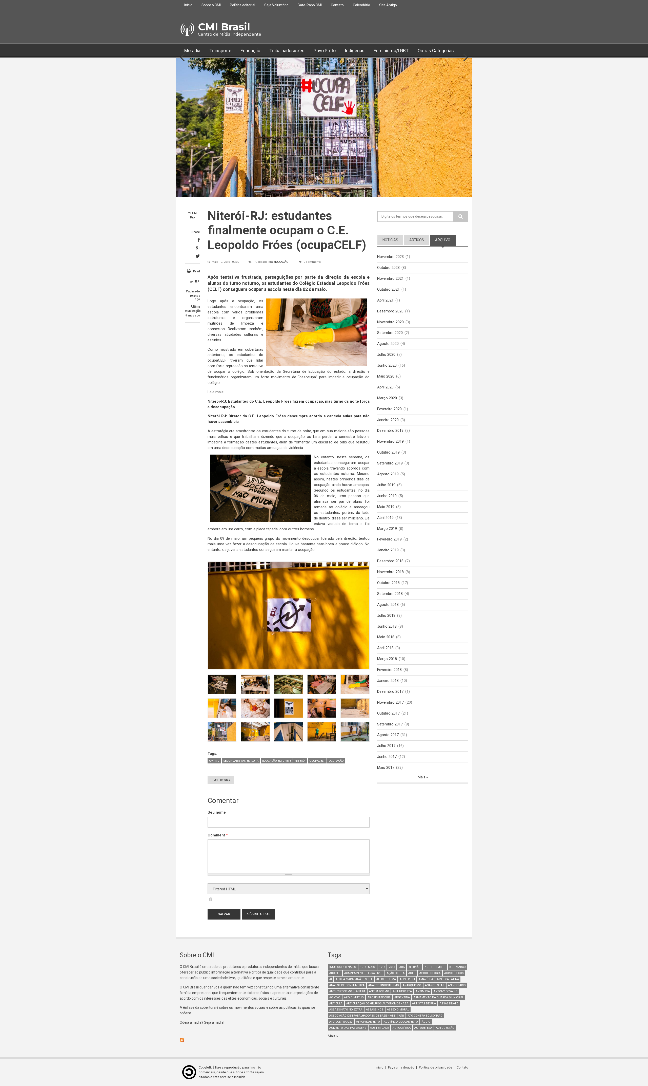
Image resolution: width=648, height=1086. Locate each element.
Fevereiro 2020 (389, 409)
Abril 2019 (385, 517)
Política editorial (242, 5)
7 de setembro (435, 967)
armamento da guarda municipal (439, 997)
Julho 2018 (386, 615)
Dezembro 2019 (390, 430)
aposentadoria (379, 997)
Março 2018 (387, 659)
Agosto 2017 (388, 735)
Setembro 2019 (390, 463)
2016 (402, 967)
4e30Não (414, 967)
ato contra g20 (340, 1021)
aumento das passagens (347, 1027)
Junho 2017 (387, 756)
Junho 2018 (387, 626)
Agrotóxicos (454, 973)
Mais (422, 777)
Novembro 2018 (390, 572)
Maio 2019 (385, 506)
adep (412, 973)
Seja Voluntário (276, 5)
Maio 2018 (385, 637)
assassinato (449, 1003)
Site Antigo (388, 5)
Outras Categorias (436, 50)
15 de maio (367, 967)
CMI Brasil (224, 27)
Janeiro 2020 (388, 420)
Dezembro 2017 (390, 691)
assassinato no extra (345, 1009)
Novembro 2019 (390, 441)
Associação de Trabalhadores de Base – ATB (362, 1015)
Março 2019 (387, 528)
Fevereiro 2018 (389, 669)
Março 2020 (387, 398)
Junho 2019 (387, 496)
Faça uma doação (401, 1067)
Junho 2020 (387, 365)
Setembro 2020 (390, 332)
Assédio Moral (398, 1009)
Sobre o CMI (211, 5)
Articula (335, 1003)
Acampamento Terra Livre (363, 973)
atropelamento (368, 1021)
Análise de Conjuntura (346, 985)
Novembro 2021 (390, 278)
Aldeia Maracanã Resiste (354, 979)
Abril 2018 (385, 648)
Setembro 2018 (390, 593)
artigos (416, 240)
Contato (337, 5)
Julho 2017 (386, 745)
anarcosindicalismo (383, 985)
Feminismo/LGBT (391, 50)
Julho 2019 (386, 485)
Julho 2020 (386, 354)
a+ (197, 281)
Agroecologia (429, 973)
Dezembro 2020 (390, 311)
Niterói (300, 760)
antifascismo (379, 991)
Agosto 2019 (388, 474)
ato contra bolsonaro (425, 1015)
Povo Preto (325, 50)
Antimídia (423, 991)
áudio (426, 1021)
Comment (218, 835)
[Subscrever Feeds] (250, 1040)
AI (330, 979)
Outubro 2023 (388, 267)
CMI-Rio (214, 760)
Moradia (192, 50)
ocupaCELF (317, 760)
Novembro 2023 (390, 256)
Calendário (361, 5)
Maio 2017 (385, 767)
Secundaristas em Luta (240, 760)
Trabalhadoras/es (287, 50)
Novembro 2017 (390, 702)
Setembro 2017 (390, 724)
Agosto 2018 (388, 604)
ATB (401, 1015)
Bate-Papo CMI (310, 5)
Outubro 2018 (388, 583)
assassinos (374, 1009)
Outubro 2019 (388, 452)
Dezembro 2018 (390, 561)
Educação (250, 50)
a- (191, 281)
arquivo (445, 240)
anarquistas (434, 985)
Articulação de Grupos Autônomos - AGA (377, 1003)
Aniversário (457, 985)
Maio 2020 (385, 376)
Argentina (402, 997)
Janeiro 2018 (388, 680)
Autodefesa (423, 1027)
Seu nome (217, 812)
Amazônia (426, 979)
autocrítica (402, 1027)
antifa (360, 991)
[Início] (187, 29)
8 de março (457, 967)
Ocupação (336, 760)
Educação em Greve (276, 760)
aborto (334, 973)
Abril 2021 (385, 300)
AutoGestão (445, 1027)
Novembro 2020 (390, 322)
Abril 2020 (385, 387)
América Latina (448, 979)
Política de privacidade (435, 1067)
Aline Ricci (407, 979)
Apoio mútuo (354, 997)
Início (188, 5)
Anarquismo (412, 985)
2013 (392, 967)
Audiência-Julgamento (401, 1021)
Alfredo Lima (386, 979)
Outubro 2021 (388, 289)
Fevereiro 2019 (389, 539)
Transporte (220, 50)
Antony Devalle (445, 991)
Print (196, 271)
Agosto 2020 (388, 343)
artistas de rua (424, 1003)
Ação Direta (395, 973)
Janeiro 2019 (388, 550)
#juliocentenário (342, 967)
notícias (390, 240)
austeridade (379, 1027)
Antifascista (402, 991)
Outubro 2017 (388, 713)
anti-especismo (340, 991)
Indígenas (354, 50)
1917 (382, 967)
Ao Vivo (334, 997)
